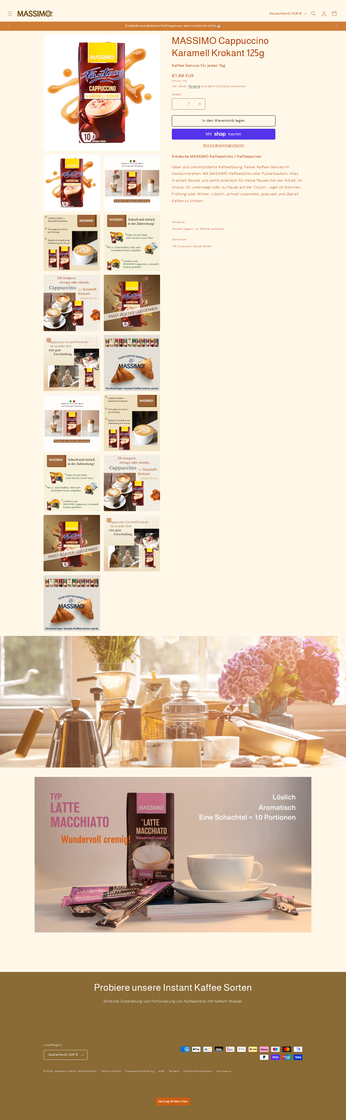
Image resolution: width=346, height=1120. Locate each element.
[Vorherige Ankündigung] (9, 26)
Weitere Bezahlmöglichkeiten (224, 145)
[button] (10, 13)
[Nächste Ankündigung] (337, 26)
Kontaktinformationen (198, 1071)
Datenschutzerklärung (139, 1071)
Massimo (60, 1071)
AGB (161, 1071)
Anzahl (176, 94)
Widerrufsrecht (111, 1071)
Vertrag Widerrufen (173, 1101)
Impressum (224, 1071)
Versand (194, 86)
